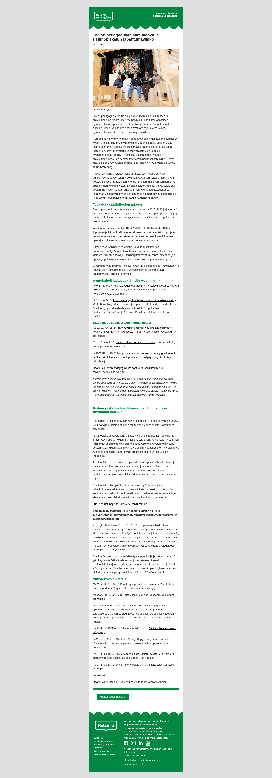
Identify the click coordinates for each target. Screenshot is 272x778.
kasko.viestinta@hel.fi (104, 754)
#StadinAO (143, 749)
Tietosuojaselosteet (133, 764)
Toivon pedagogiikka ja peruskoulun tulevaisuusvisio (143, 300)
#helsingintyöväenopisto (162, 749)
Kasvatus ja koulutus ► (134, 755)
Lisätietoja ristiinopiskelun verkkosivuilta (116, 681)
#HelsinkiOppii (131, 749)
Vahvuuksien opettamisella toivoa (135, 342)
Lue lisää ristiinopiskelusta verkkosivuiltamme (120, 504)
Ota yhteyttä (130, 760)
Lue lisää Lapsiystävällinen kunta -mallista (140, 394)
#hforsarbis (129, 752)
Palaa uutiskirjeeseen (113, 696)
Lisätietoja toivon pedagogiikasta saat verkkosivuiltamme (126, 368)
